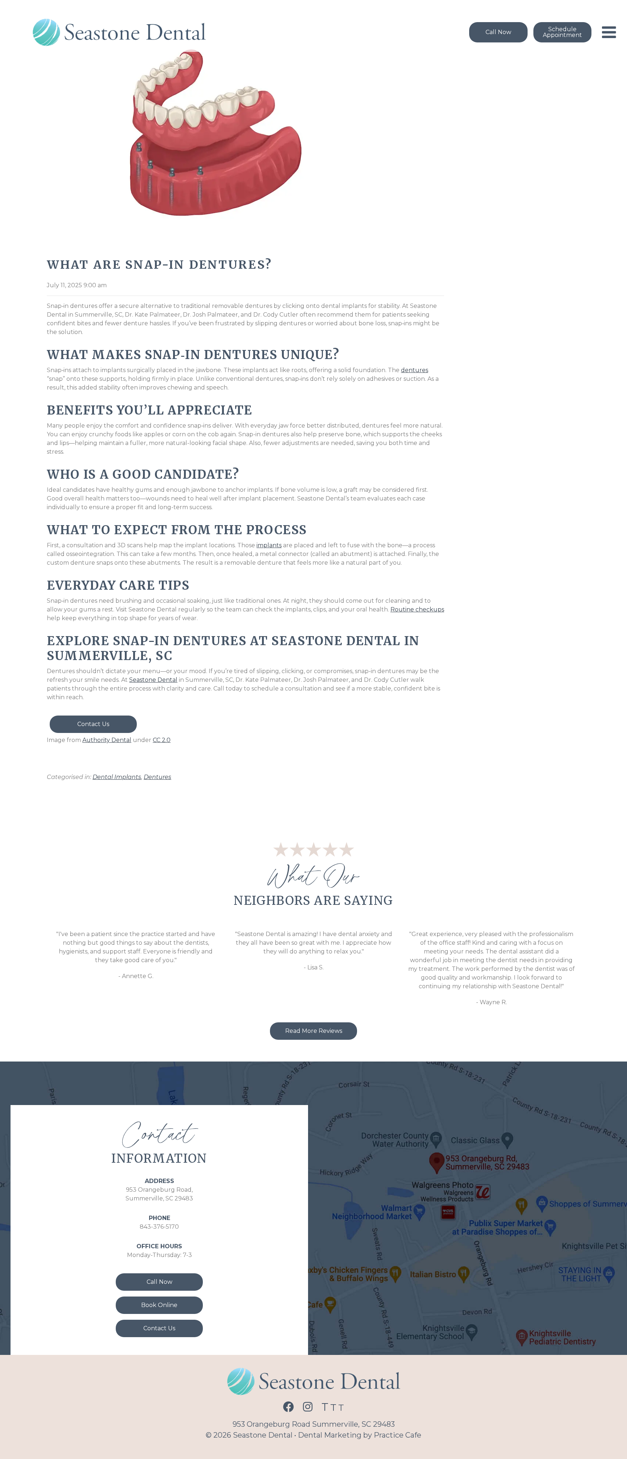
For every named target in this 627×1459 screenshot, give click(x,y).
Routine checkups (417, 609)
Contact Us (93, 724)
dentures (414, 370)
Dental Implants (117, 777)
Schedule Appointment (562, 32)
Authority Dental (106, 740)
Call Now (159, 1281)
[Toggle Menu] (609, 32)
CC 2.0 (162, 740)
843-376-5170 (159, 1226)
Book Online (159, 1305)
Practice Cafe (397, 1435)
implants (269, 545)
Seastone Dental (153, 679)
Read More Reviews (313, 1030)
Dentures (157, 777)
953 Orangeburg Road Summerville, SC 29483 (314, 1424)
